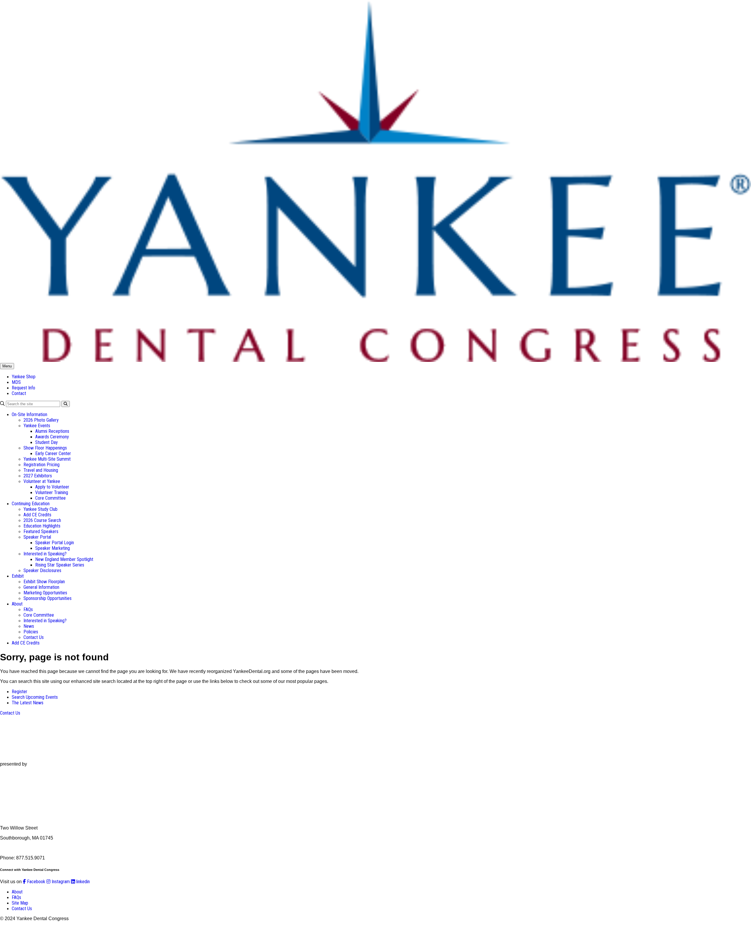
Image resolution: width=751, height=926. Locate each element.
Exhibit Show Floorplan (44, 581)
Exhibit (18, 576)
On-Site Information (29, 414)
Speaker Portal (37, 537)
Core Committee (50, 498)
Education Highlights (41, 526)
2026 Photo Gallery (41, 420)
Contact (19, 393)
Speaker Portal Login (54, 542)
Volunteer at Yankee (41, 481)
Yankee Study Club (40, 509)
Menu (7, 366)
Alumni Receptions (52, 431)
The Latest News (27, 702)
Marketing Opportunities (45, 593)
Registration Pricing (41, 464)
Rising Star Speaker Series (59, 565)
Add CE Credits (37, 515)
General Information (41, 587)
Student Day (46, 442)
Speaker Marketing (52, 548)
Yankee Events (36, 425)
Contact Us (33, 637)
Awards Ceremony (52, 437)
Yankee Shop (23, 376)
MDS (16, 382)
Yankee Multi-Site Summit (47, 459)
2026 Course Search (42, 520)
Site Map (20, 903)
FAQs (28, 609)
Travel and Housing (40, 470)
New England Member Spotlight (64, 559)
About (17, 604)
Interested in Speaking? (45, 554)
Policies (30, 632)
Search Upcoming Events (35, 697)
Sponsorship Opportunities (47, 598)
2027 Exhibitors (37, 476)
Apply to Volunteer (52, 487)
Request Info (23, 388)
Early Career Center (53, 453)
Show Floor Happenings (45, 448)
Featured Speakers (40, 531)
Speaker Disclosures (42, 570)
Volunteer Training (51, 492)
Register (19, 691)
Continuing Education (31, 503)
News (28, 626)
